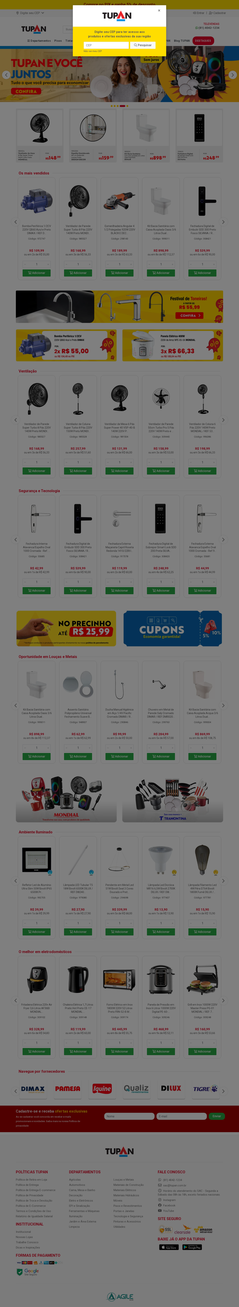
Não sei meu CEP (93, 51)
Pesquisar (144, 45)
